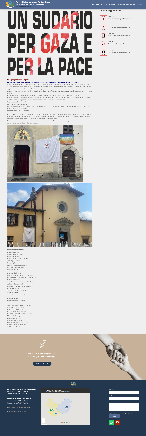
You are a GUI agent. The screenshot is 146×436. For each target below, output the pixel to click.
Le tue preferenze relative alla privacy (19, 407)
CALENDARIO (112, 4)
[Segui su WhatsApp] (111, 422)
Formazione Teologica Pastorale (119, 19)
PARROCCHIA (94, 4)
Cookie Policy (21, 411)
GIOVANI (103, 4)
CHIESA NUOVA (121, 4)
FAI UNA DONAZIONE (42, 364)
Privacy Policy (11, 411)
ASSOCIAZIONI (130, 4)
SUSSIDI (139, 4)
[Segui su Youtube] (117, 422)
